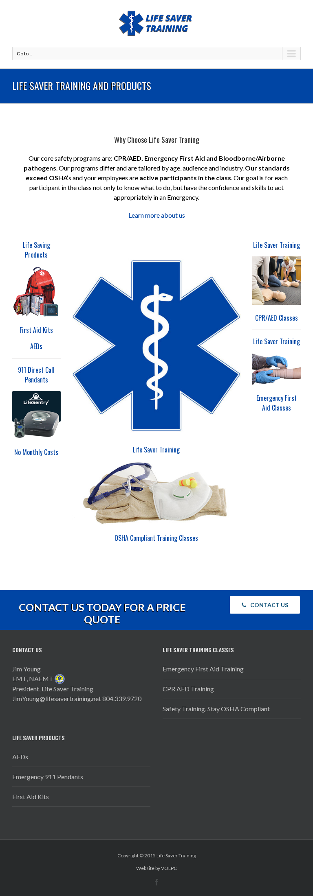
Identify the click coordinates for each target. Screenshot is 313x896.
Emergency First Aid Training (203, 669)
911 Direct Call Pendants (36, 375)
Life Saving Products (36, 250)
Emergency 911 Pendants (47, 776)
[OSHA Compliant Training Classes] (156, 493)
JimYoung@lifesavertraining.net (56, 698)
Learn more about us (156, 215)
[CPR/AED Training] (276, 280)
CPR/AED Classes (276, 318)
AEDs (36, 346)
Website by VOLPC (156, 868)
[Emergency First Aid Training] (276, 369)
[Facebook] (156, 882)
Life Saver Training (156, 450)
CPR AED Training (188, 689)
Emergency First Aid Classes (276, 403)
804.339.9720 (121, 698)
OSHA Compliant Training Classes (156, 538)
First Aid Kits (36, 330)
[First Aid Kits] (36, 291)
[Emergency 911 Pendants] (36, 415)
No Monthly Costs (36, 452)
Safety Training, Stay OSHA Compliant (216, 708)
